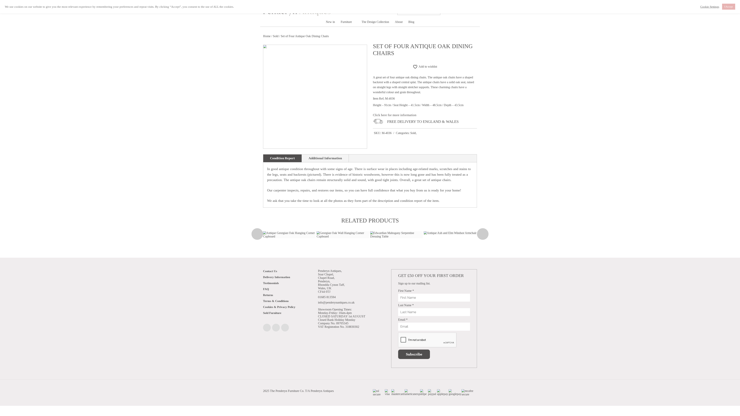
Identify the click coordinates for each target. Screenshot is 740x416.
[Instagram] (276, 327)
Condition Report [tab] (282, 158)
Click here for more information (394, 115)
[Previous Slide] (257, 234)
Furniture (347, 21)
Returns (268, 295)
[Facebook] (267, 327)
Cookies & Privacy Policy (279, 307)
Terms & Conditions (276, 301)
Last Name (406, 305)
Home (267, 36)
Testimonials (271, 283)
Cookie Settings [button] (709, 6)
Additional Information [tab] (325, 158)
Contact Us (270, 271)
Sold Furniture (272, 313)
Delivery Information (276, 277)
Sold (275, 36)
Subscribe (414, 354)
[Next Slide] (483, 234)
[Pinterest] (285, 327)
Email (403, 319)
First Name (406, 290)
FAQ (266, 289)
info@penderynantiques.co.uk (336, 302)
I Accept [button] (728, 6)
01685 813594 (327, 297)
